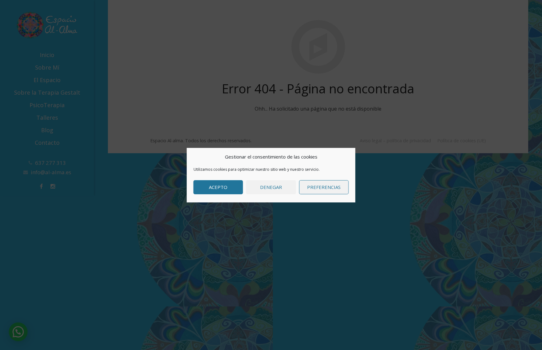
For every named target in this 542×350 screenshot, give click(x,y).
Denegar (271, 187)
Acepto (218, 187)
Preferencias (324, 187)
